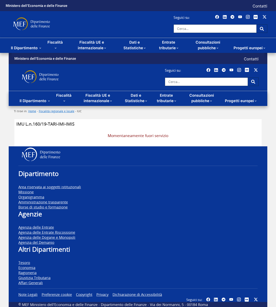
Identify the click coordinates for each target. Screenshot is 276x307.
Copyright (84, 294)
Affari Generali (30, 282)
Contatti (260, 6)
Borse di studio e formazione (43, 207)
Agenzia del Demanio (36, 242)
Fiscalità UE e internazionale (91, 45)
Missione (26, 191)
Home (32, 111)
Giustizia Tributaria (34, 277)
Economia (26, 267)
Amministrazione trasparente (43, 201)
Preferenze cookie (57, 294)
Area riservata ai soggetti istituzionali (49, 186)
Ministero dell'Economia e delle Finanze (36, 5)
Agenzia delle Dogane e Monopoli (46, 237)
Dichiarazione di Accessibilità (137, 294)
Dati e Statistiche (133, 45)
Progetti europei (248, 48)
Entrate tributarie (167, 45)
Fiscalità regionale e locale (56, 111)
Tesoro (24, 262)
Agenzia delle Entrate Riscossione (46, 232)
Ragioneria (27, 272)
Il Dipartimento (25, 48)
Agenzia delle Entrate (36, 227)
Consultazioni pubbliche (208, 45)
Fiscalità (55, 42)
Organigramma (31, 196)
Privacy (102, 294)
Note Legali (28, 294)
